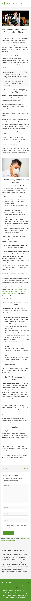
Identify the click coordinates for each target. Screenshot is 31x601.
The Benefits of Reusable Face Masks (13, 81)
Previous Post (5, 468)
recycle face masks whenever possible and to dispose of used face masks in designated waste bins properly (15, 291)
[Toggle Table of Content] (26, 72)
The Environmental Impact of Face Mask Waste (14, 78)
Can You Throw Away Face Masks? (13, 83)
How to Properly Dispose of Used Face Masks (15, 76)
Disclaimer (19, 585)
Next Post (27, 468)
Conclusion (7, 85)
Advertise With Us (15, 587)
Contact (25, 585)
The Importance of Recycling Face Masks (14, 74)
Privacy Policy (12, 585)
